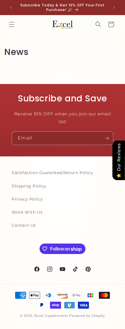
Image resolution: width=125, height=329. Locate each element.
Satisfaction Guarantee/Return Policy (52, 172)
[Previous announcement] (10, 7)
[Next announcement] (114, 7)
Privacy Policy (27, 199)
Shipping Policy (29, 186)
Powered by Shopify (87, 316)
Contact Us (24, 225)
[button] (11, 24)
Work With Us (27, 212)
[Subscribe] (106, 138)
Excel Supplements (51, 316)
